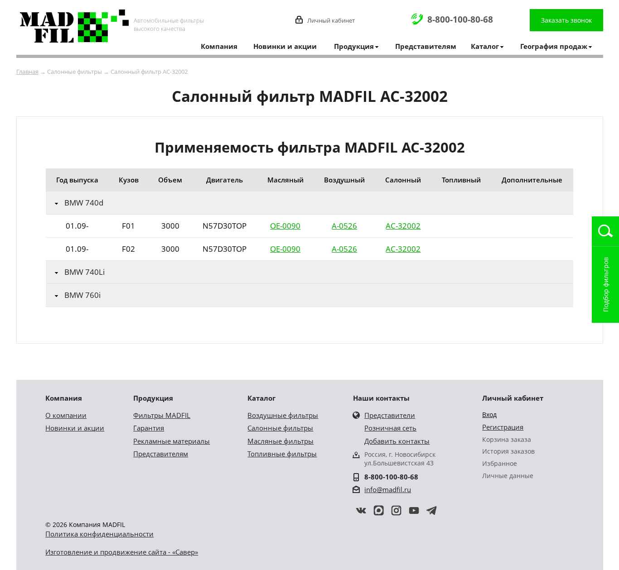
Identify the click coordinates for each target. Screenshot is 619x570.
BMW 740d (83, 202)
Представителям (425, 46)
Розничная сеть (390, 427)
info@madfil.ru (387, 489)
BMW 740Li (84, 272)
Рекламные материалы (171, 440)
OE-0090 (285, 225)
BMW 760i (82, 295)
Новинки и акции (285, 46)
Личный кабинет (331, 20)
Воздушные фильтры (282, 415)
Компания (219, 46)
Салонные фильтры (280, 427)
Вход (489, 414)
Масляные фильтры (280, 440)
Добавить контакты (397, 440)
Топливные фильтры (282, 453)
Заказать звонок (566, 20)
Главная (27, 71)
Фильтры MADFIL (161, 415)
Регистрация (502, 426)
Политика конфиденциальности (99, 533)
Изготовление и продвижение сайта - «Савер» (121, 551)
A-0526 (344, 225)
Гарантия (148, 427)
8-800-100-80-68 (460, 19)
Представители (389, 415)
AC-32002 (403, 225)
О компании (66, 415)
